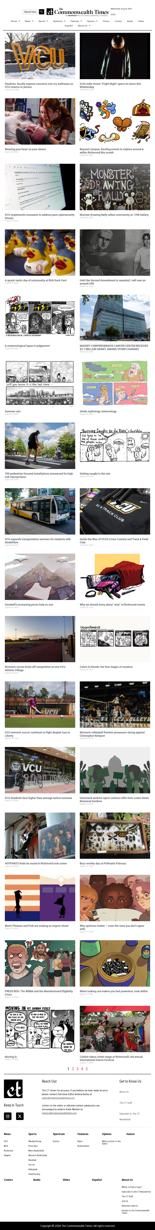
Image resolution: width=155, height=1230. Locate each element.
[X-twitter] (20, 1116)
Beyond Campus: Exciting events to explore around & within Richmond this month (112, 151)
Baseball (32, 1160)
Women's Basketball (37, 1155)
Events (56, 1141)
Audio (130, 21)
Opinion (91, 21)
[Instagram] (8, 1116)
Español (69, 25)
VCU (6, 1141)
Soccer (31, 1164)
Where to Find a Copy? (132, 1187)
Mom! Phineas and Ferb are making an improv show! (37, 925)
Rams (80, 1141)
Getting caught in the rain (95, 473)
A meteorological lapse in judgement (27, 345)
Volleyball (32, 1169)
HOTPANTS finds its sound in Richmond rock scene (36, 863)
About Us (82, 25)
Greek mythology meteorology (98, 411)
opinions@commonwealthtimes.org (59, 1113)
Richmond (8, 1150)
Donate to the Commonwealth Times (135, 1211)
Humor (106, 21)
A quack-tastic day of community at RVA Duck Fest (35, 280)
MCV (6, 1146)
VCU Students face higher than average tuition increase (38, 798)
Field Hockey (34, 1174)
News (28, 21)
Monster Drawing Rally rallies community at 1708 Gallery (114, 214)
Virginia (7, 1155)
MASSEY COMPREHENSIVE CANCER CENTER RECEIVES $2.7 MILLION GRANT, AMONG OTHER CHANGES (114, 347)
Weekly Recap (34, 1141)
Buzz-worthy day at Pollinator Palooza (103, 863)
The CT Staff (125, 1102)
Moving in (11, 1056)
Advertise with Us (130, 1205)
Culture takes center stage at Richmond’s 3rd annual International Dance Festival (111, 1058)
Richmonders (83, 1146)
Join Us (125, 1201)
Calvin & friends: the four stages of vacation (106, 666)
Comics (118, 21)
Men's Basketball (36, 1150)
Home (14, 21)
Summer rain (13, 411)
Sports (42, 21)
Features (75, 21)
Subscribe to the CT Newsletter (136, 1191)
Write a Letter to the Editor (111, 1142)
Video (141, 21)
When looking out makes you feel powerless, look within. (114, 991)
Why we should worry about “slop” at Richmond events (112, 604)
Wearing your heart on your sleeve (25, 149)
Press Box (33, 1146)
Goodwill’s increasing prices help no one (29, 604)
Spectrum (58, 21)
